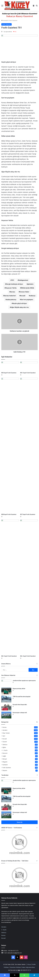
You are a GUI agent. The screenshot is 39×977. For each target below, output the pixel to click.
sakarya (32, 296)
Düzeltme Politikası (15, 967)
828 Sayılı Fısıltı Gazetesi (8, 514)
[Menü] (2, 6)
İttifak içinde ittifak (27, 288)
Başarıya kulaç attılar (19, 688)
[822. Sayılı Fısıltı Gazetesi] (29, 586)
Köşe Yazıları (6, 733)
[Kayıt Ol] (33, 6)
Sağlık (4, 756)
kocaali (22, 296)
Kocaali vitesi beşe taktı (20, 704)
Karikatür (5, 764)
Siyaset (4, 741)
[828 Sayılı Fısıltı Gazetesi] (10, 445)
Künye (29, 964)
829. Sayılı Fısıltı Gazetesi (28, 372)
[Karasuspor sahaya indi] (6, 715)
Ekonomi (4, 753)
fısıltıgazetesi (23, 280)
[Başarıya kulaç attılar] (6, 691)
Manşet (4, 759)
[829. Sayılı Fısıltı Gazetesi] (29, 366)
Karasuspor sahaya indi (20, 712)
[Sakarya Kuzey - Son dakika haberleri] (17, 5)
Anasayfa (5, 20)
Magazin (4, 762)
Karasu (4, 727)
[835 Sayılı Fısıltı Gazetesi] (10, 366)
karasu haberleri (10, 296)
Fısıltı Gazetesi (13, 20)
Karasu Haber (24, 292)
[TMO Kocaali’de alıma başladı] (6, 699)
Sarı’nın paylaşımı (27, 299)
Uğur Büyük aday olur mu (20, 307)
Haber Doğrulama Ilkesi (28, 967)
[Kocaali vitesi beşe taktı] (6, 707)
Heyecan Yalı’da (11, 288)
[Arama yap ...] (37, 6)
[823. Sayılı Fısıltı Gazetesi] (10, 586)
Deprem (4, 770)
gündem (30, 284)
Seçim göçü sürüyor (20, 303)
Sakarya (4, 744)
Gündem (4, 730)
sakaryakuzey (11, 299)
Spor (3, 736)
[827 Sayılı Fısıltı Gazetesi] (29, 445)
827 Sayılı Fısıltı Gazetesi (27, 514)
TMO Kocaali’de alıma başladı (21, 696)
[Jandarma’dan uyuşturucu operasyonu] (6, 683)
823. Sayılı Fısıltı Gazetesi (9, 656)
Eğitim (4, 747)
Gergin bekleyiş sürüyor (14, 284)
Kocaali (4, 738)
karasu (12, 292)
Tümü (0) (19, 822)
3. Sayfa (4, 750)
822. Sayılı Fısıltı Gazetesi (28, 656)
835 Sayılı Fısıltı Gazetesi (8, 372)
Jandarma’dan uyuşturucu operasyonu (24, 680)
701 (12, 280)
